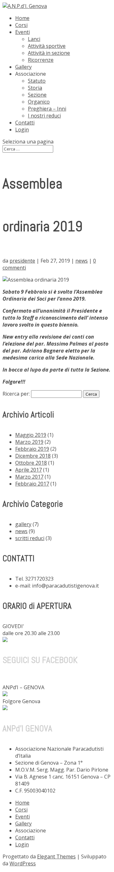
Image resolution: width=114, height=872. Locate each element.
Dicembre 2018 (33, 455)
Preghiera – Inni (47, 108)
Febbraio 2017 (32, 483)
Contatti (25, 122)
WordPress (23, 863)
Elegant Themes (56, 856)
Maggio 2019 (30, 434)
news (81, 260)
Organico (39, 101)
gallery (23, 524)
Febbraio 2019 (32, 448)
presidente (22, 260)
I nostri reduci (44, 115)
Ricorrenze (41, 59)
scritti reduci (29, 538)
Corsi (21, 25)
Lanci (34, 38)
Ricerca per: (16, 393)
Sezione (37, 94)
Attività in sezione (49, 52)
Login (22, 129)
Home (22, 18)
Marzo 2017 (29, 476)
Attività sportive (47, 45)
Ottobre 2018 (31, 462)
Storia (35, 87)
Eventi (22, 32)
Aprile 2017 (28, 469)
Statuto (37, 80)
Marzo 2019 (29, 441)
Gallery (23, 66)
